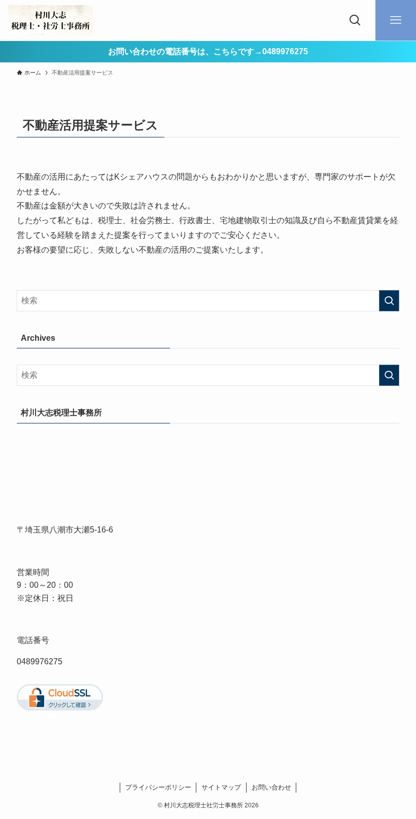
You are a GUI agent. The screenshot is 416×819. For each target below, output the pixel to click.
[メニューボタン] (395, 20)
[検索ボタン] (355, 20)
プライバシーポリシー (158, 787)
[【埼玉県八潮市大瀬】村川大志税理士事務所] (50, 20)
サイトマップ (221, 787)
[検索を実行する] (389, 300)
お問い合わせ (271, 787)
